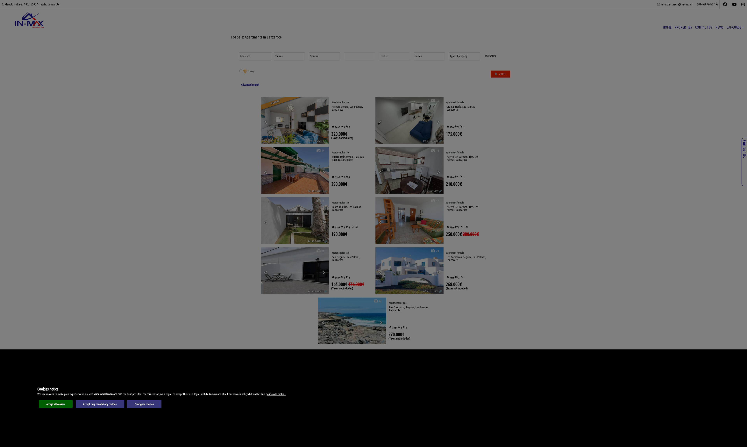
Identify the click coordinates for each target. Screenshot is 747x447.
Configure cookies (144, 404)
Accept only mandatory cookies (100, 404)
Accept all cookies (55, 404)
